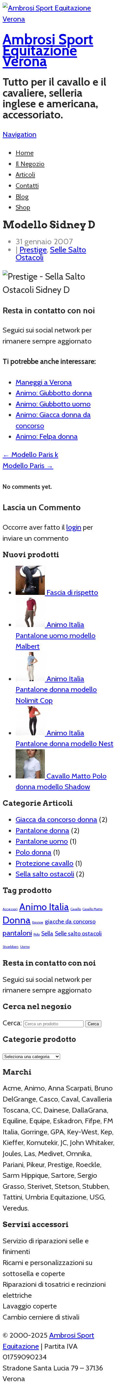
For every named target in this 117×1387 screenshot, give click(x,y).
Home (24, 153)
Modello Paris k (30, 454)
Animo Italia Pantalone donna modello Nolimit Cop (56, 689)
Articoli (25, 174)
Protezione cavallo (44, 863)
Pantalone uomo (42, 841)
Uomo (25, 947)
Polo (36, 934)
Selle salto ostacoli (78, 933)
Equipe (37, 922)
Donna (17, 920)
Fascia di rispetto (71, 592)
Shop (23, 207)
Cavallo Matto (92, 909)
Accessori (10, 909)
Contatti (27, 185)
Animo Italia (44, 906)
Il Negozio (30, 164)
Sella (47, 933)
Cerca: (12, 1022)
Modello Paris (28, 465)
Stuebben (11, 947)
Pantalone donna (42, 830)
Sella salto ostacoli (45, 873)
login (73, 527)
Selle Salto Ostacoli (51, 253)
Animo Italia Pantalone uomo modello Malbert (56, 635)
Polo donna (33, 852)
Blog (22, 196)
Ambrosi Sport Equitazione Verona (48, 50)
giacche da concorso (70, 921)
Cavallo (76, 909)
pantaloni (17, 932)
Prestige (33, 249)
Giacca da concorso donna (56, 819)
